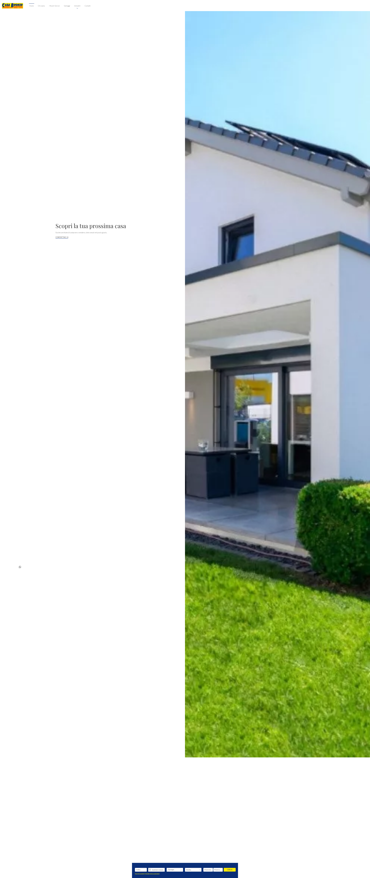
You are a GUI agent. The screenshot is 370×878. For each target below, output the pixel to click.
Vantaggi (67, 6)
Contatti (88, 6)
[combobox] (175, 870)
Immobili (77, 6)
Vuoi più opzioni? (147, 873)
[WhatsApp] (19, 567)
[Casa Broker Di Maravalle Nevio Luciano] (12, 6)
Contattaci (61, 237)
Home (31, 6)
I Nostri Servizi (54, 6)
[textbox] (173, 869)
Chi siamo (41, 6)
